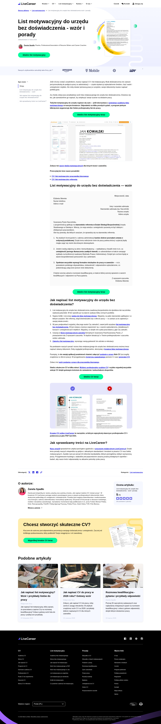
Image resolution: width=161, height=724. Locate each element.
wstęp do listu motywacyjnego (84, 316)
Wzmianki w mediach (120, 662)
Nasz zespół (55, 449)
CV (53, 4)
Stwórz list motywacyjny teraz (91, 115)
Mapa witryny (118, 690)
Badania (84, 680)
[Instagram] (142, 639)
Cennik (116, 4)
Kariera (78, 4)
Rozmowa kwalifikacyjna (89, 666)
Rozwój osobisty (87, 676)
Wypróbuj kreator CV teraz (40, 540)
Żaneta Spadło (29, 45)
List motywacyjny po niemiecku (59, 676)
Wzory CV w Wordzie (24, 683)
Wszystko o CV (86, 655)
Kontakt (127, 4)
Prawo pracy (86, 673)
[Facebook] (125, 639)
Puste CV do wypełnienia (25, 676)
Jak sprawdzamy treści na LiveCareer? (32, 101)
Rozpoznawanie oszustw (89, 690)
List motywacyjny (65, 4)
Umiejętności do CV (88, 683)
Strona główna (23, 10)
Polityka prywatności (120, 673)
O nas (88, 4)
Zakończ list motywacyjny (63, 341)
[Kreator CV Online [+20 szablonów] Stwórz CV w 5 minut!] (27, 4)
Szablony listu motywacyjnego (59, 655)
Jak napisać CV (22, 662)
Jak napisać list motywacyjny (58, 662)
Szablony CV (22, 655)
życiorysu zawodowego (95, 357)
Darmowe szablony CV (25, 669)
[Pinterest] (136, 639)
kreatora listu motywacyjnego (116, 349)
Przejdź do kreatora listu (91, 141)
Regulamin (117, 676)
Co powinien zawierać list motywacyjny (61, 683)
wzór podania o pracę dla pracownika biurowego (79, 362)
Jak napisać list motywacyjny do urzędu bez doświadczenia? (30, 96)
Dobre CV (85, 687)
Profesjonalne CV (23, 673)
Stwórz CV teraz (91, 377)
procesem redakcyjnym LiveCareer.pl (110, 449)
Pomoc (116, 683)
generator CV (124, 357)
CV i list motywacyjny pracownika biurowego (70, 176)
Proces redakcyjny (119, 659)
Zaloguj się (139, 4)
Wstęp (22, 86)
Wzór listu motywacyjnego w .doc (60, 669)
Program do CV (22, 666)
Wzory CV (21, 659)
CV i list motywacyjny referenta (64, 179)
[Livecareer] (27, 639)
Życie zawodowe (87, 669)
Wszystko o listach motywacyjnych (92, 659)
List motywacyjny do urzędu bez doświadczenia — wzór (30, 91)
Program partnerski (120, 669)
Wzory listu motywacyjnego (58, 659)
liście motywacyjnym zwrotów (73, 333)
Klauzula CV (22, 680)
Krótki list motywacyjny (57, 680)
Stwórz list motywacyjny (34, 55)
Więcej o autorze (34, 508)
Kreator (45, 4)
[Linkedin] (131, 639)
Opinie (116, 694)
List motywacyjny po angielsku (59, 673)
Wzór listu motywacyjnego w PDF (60, 666)
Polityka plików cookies (121, 680)
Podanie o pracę (87, 662)
